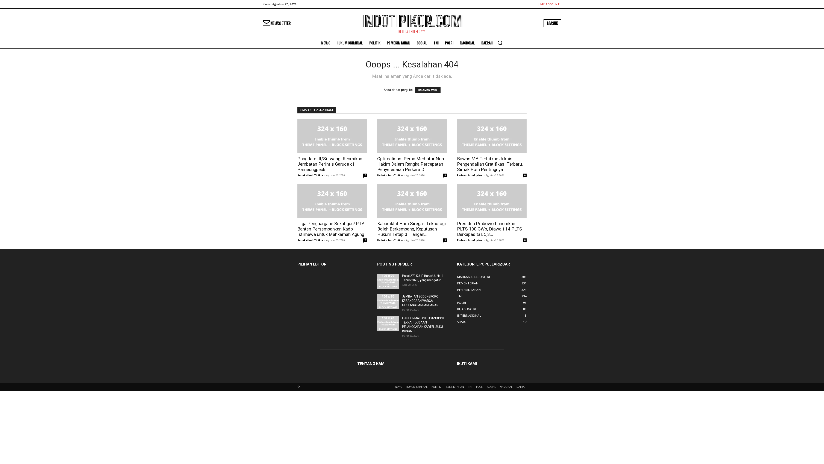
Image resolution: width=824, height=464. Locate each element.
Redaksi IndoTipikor (310, 175)
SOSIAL (491, 387)
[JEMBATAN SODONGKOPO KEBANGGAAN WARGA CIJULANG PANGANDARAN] (388, 301)
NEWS (398, 387)
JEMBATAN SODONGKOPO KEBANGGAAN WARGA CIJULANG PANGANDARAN (420, 301)
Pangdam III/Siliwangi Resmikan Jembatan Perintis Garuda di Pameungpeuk (329, 164)
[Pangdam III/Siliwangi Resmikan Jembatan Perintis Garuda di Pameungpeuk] (332, 136)
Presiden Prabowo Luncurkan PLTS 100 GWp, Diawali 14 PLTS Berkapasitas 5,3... (489, 229)
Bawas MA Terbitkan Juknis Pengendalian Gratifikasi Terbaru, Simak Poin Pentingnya (490, 164)
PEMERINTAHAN (454, 387)
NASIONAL (506, 387)
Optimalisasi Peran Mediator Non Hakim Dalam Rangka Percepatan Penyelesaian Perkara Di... (410, 164)
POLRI (479, 387)
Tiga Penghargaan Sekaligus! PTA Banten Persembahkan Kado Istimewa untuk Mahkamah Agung (331, 229)
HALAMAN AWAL (427, 90)
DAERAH (522, 387)
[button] (500, 43)
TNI (470, 387)
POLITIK (436, 387)
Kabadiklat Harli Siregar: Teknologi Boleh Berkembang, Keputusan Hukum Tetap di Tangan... (411, 229)
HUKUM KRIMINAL (416, 387)
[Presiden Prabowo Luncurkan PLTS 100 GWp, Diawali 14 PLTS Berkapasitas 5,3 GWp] (492, 201)
